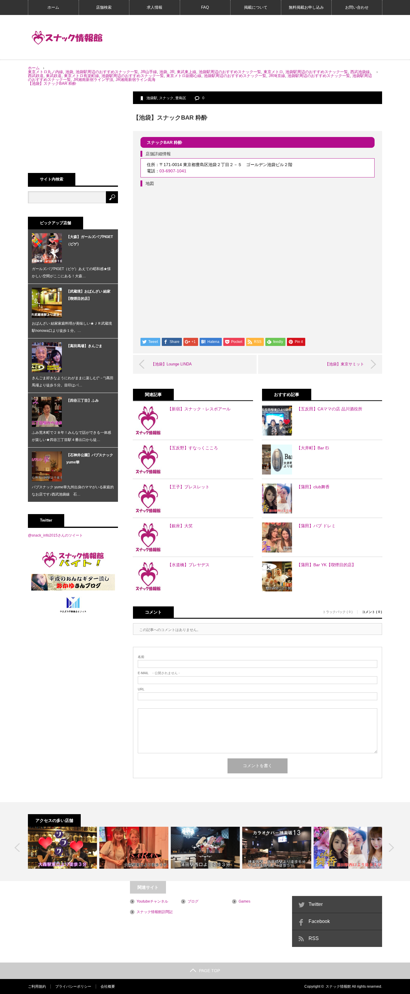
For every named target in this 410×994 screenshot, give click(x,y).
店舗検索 (104, 7)
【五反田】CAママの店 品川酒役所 (329, 408)
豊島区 (180, 98)
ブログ (193, 901)
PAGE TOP (209, 970)
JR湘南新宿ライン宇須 (93, 79)
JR (172, 72)
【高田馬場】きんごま (84, 346)
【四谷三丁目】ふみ (82, 400)
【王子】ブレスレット (188, 486)
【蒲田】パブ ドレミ (316, 525)
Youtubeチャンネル (152, 901)
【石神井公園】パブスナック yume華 (89, 458)
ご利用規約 (37, 986)
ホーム (53, 7)
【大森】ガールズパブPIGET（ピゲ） (89, 240)
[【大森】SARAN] (133, 848)
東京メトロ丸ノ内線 (45, 72)
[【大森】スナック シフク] (62, 848)
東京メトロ (273, 72)
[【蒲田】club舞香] (348, 848)
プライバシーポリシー (73, 986)
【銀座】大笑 (180, 525)
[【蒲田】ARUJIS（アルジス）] (205, 848)
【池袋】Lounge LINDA (171, 364)
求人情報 (154, 7)
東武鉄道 (54, 75)
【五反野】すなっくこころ (192, 447)
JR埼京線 (277, 75)
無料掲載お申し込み (306, 7)
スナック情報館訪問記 (155, 912)
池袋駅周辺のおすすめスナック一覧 (107, 72)
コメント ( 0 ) (372, 612)
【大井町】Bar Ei (313, 447)
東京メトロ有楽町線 (81, 75)
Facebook (319, 921)
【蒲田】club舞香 (313, 486)
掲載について (255, 7)
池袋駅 (151, 98)
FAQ (205, 7)
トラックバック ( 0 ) (338, 612)
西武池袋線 (360, 72)
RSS (314, 938)
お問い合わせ (357, 7)
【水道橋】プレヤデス (188, 564)
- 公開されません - (159, 673)
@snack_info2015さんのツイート (55, 535)
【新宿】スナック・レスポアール (199, 408)
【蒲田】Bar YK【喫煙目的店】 (326, 564)
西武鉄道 (36, 75)
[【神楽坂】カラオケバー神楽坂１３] (276, 848)
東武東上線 (186, 72)
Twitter (316, 904)
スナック (166, 98)
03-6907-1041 (172, 170)
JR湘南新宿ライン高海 (135, 79)
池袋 (69, 72)
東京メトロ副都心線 (183, 75)
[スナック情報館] (67, 38)
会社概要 (108, 986)
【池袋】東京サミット (344, 364)
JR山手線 (148, 72)
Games (244, 901)
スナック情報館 (338, 986)
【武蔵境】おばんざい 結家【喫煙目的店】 (88, 295)
